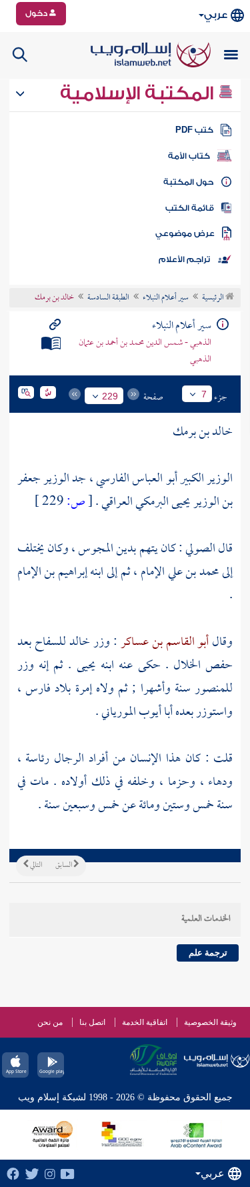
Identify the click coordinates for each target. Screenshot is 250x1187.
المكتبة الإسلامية (139, 93)
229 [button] (110, 396)
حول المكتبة (188, 182)
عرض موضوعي (185, 233)
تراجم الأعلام (184, 259)
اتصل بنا (92, 1022)
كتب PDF (194, 130)
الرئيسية (213, 298)
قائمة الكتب (189, 208)
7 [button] (204, 394)
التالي (35, 866)
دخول (37, 13)
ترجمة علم (208, 953)
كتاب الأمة (189, 156)
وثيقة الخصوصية (210, 1022)
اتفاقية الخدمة (144, 1022)
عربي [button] (215, 15)
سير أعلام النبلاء (166, 298)
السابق (64, 866)
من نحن (50, 1022)
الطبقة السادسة (108, 298)
